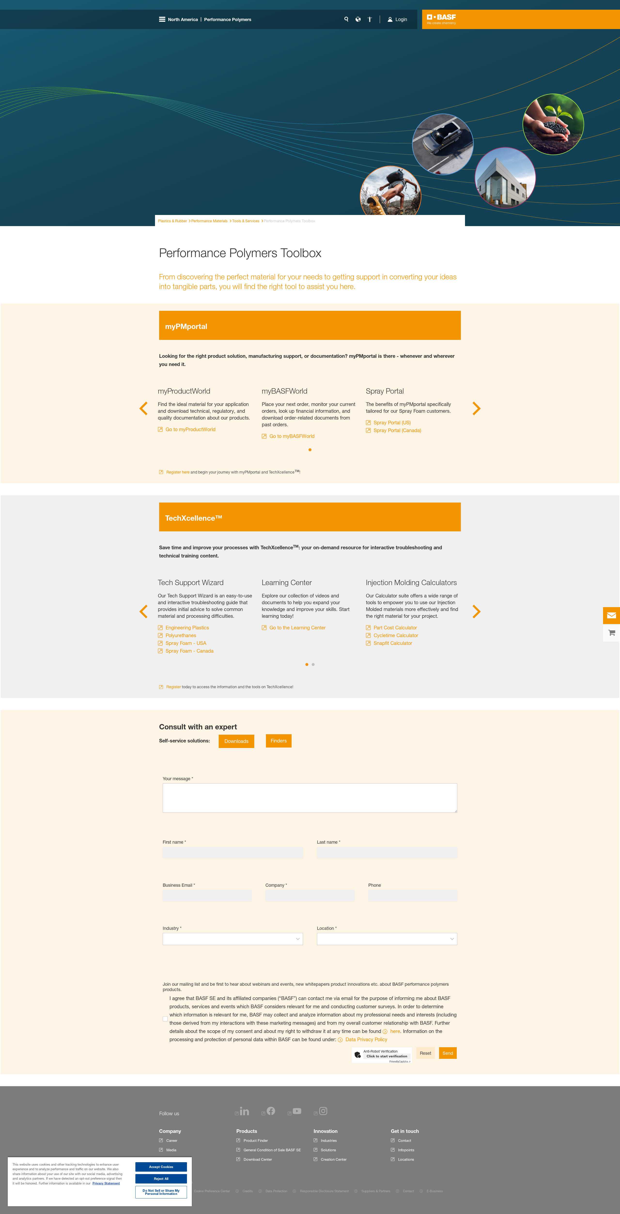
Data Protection (276, 1191)
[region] (100, 1181)
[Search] (346, 19)
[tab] (310, 449)
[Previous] (143, 410)
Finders (279, 741)
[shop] (611, 633)
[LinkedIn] (242, 1113)
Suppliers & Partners (376, 1191)
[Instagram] (321, 1113)
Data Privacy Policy (366, 1039)
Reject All (161, 1179)
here (395, 1031)
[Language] (358, 19)
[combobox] (228, 939)
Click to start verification (387, 1056)
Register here (178, 472)
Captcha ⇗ (400, 1061)
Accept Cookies (161, 1167)
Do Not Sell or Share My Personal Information (161, 1192)
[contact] (611, 615)
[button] (298, 939)
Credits (248, 1191)
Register (173, 686)
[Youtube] (294, 1113)
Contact (408, 1191)
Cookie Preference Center (212, 1191)
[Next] (476, 410)
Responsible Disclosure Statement (324, 1191)
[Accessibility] (369, 19)
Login (401, 19)
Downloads (236, 741)
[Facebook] (268, 1113)
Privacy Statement (106, 1183)
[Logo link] (441, 19)
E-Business (435, 1191)
